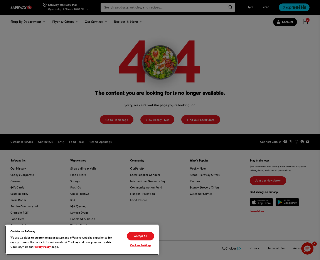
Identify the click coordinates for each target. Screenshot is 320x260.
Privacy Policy (42, 247)
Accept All (140, 236)
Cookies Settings (140, 245)
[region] (82, 240)
